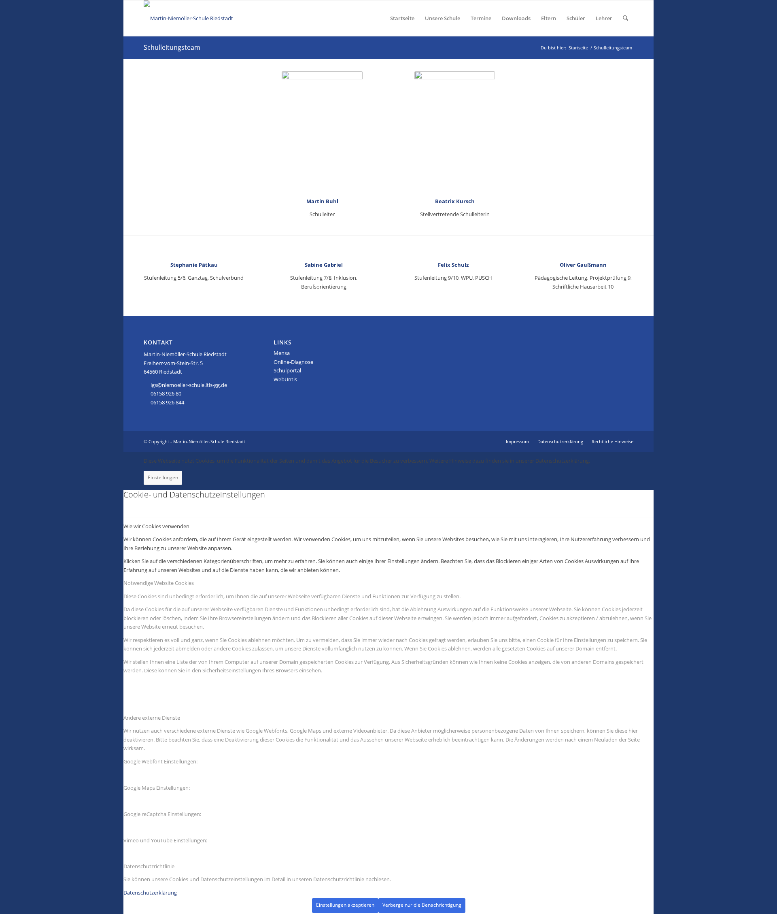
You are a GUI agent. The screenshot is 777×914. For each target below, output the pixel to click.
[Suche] (625, 18)
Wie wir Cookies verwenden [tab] (156, 526)
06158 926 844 (167, 402)
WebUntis (285, 379)
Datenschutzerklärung (150, 892)
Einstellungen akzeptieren (345, 904)
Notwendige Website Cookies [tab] (158, 583)
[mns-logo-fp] (188, 18)
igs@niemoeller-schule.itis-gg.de (189, 385)
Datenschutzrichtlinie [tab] (148, 866)
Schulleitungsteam (172, 47)
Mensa (282, 353)
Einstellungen (163, 477)
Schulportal (287, 370)
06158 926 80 (166, 393)
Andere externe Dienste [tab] (151, 717)
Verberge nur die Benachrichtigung (421, 904)
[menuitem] (402, 18)
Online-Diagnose (293, 362)
